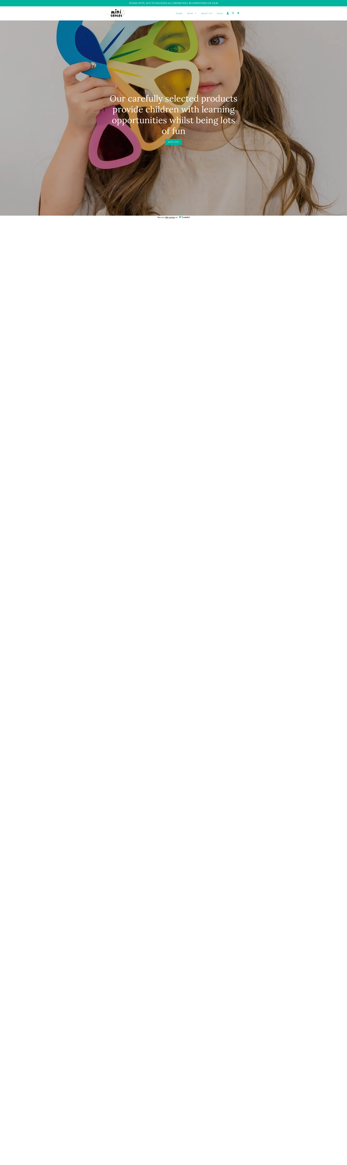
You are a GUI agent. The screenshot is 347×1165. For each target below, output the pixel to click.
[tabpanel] (173, 118)
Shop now (173, 142)
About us (206, 13)
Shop (190, 13)
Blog (220, 13)
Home (179, 13)
